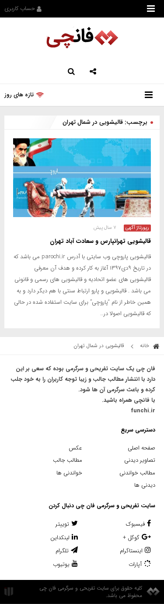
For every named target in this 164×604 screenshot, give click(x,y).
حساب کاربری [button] (20, 8)
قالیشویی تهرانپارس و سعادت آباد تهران (100, 241)
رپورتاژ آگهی (137, 228)
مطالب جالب (67, 460)
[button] (93, 70)
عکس (75, 448)
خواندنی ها (69, 473)
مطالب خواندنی (137, 473)
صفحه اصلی (141, 448)
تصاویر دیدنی (139, 460)
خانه (145, 345)
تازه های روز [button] (19, 94)
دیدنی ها (144, 485)
